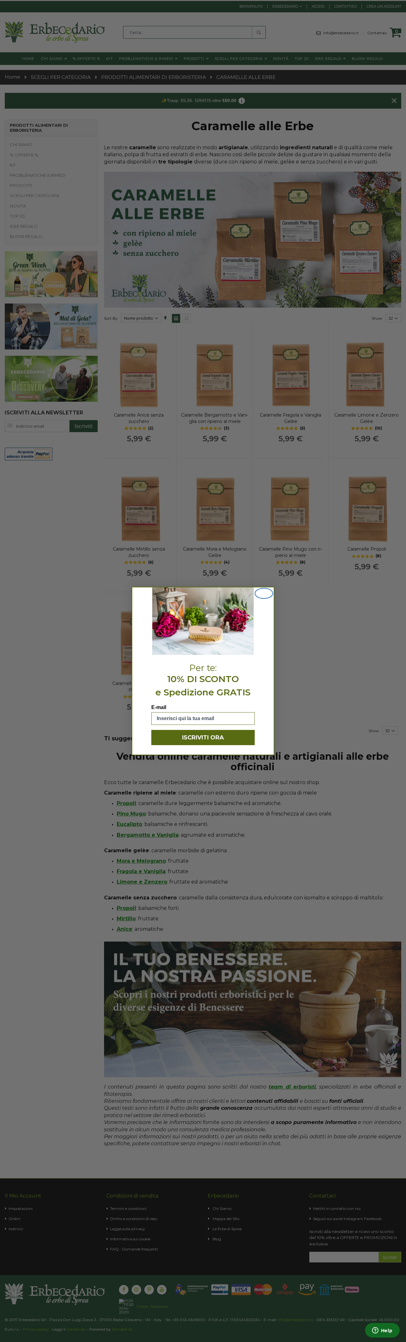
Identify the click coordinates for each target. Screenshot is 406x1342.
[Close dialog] (264, 593)
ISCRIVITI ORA (203, 737)
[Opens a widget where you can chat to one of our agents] (382, 1331)
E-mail (158, 707)
